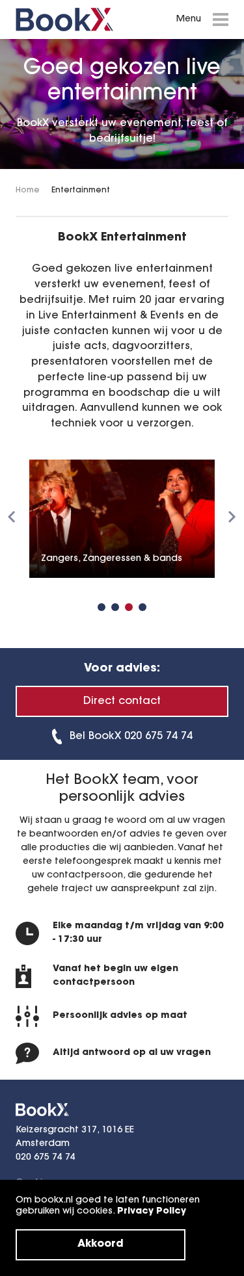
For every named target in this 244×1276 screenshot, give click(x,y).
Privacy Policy (151, 1211)
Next (232, 516)
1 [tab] (101, 607)
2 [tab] (115, 607)
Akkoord (100, 1244)
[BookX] (64, 19)
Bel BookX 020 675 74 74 (131, 736)
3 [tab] (129, 607)
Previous (11, 516)
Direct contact (122, 701)
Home (28, 190)
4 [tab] (142, 607)
